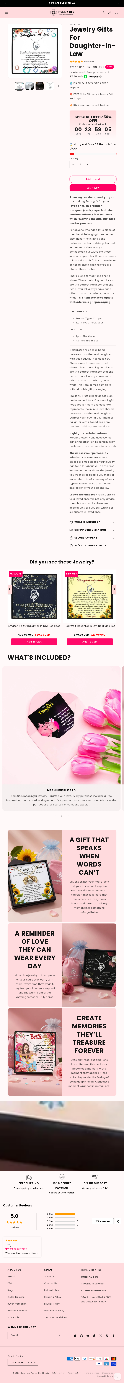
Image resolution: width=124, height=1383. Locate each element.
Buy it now (93, 187)
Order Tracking (16, 1297)
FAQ (10, 1283)
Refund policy (58, 1373)
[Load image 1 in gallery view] (19, 86)
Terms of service (91, 1373)
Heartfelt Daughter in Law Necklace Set (90, 626)
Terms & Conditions (55, 1317)
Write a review (103, 1221)
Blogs (10, 1290)
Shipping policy (109, 1373)
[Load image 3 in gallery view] (39, 86)
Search (12, 1276)
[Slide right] (58, 86)
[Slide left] (11, 86)
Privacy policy (74, 1373)
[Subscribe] (58, 1335)
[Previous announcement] (6, 3)
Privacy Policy (52, 1303)
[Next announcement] (118, 3)
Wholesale (13, 1317)
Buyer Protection (17, 1303)
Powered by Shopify (40, 1373)
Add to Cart (34, 641)
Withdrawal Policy (54, 1310)
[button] (6, 12)
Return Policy (51, 1290)
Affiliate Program (17, 1310)
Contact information (106, 1376)
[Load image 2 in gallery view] (29, 86)
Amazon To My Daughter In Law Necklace (34, 626)
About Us (49, 1276)
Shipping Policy (52, 1297)
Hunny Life (25, 1373)
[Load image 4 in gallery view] (50, 86)
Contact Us (50, 1283)
